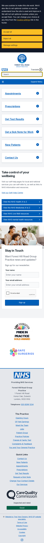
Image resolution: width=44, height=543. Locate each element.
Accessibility (22, 529)
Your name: (10, 270)
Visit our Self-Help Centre (12, 193)
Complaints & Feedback (22, 444)
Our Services (22, 484)
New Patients (22, 462)
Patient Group (22, 433)
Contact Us (22, 459)
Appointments (22, 466)
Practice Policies (22, 436)
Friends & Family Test (22, 440)
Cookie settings (23, 20)
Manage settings (10, 45)
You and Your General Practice (22, 447)
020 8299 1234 (27, 404)
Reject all (7, 38)
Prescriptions (22, 470)
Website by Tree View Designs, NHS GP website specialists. (23, 518)
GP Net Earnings (22, 422)
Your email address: (13, 280)
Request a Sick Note (22, 477)
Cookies (22, 532)
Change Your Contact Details (22, 481)
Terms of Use (22, 522)
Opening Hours (22, 418)
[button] (22, 94)
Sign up (22, 302)
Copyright (22, 536)
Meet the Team (22, 425)
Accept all (7, 32)
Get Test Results (22, 473)
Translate (35, 70)
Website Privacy (22, 526)
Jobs (22, 429)
